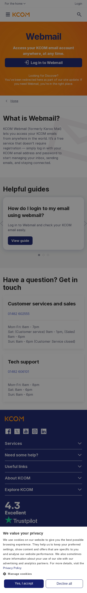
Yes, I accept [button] (24, 583)
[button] (43, 573)
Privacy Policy (12, 568)
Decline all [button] (64, 583)
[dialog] (43, 560)
